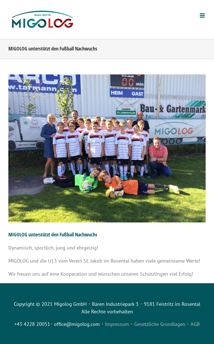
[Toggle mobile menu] (203, 15)
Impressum (117, 324)
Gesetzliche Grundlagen (159, 324)
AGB (195, 324)
